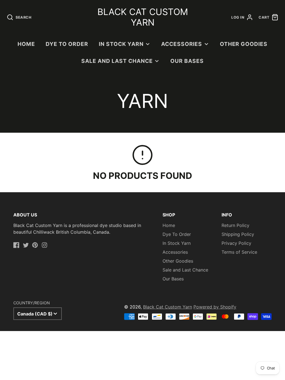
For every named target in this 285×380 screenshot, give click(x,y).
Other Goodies (243, 44)
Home (26, 44)
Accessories (181, 44)
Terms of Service (239, 252)
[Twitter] (26, 245)
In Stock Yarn (121, 44)
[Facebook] (16, 245)
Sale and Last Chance (117, 61)
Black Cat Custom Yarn (167, 307)
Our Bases (187, 61)
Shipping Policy (238, 234)
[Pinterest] (35, 245)
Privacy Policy (236, 243)
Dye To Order (67, 44)
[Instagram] (44, 245)
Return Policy (235, 225)
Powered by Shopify (214, 307)
